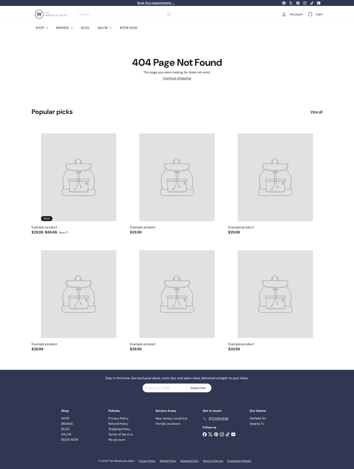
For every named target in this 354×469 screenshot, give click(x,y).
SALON (103, 28)
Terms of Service (120, 434)
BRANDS (63, 28)
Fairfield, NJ (258, 418)
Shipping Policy (119, 429)
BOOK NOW (128, 28)
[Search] (169, 14)
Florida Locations (167, 424)
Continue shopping (177, 78)
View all (316, 112)
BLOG (85, 28)
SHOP (40, 28)
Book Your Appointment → (156, 3)
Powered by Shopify (239, 461)
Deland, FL (257, 424)
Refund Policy (118, 424)
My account (117, 440)
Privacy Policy (118, 418)
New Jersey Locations (171, 418)
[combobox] (125, 14)
